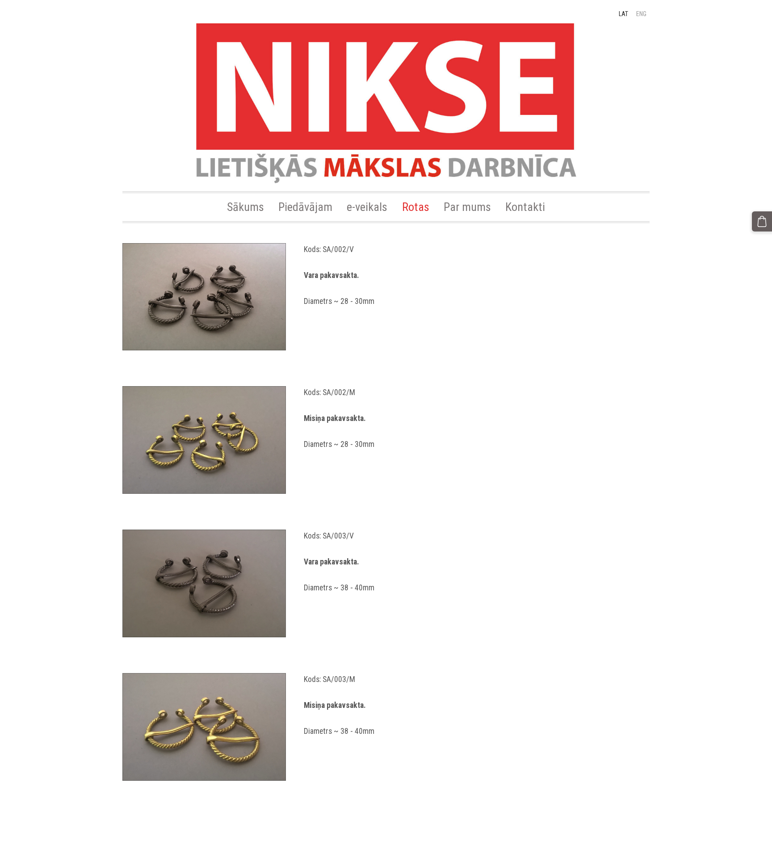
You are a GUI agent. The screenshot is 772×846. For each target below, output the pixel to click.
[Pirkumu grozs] (762, 221)
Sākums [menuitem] (245, 207)
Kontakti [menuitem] (525, 207)
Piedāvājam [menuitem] (305, 207)
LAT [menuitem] (623, 13)
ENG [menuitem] (641, 13)
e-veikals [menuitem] (367, 207)
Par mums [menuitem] (467, 207)
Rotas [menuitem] (415, 207)
